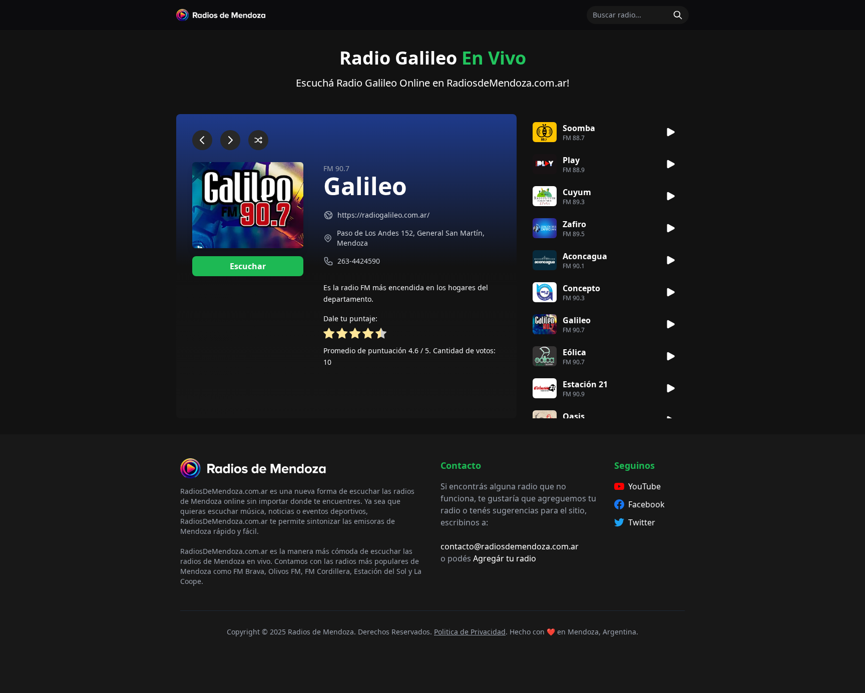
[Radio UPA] (258, 140)
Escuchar (248, 266)
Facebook (646, 504)
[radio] (328, 335)
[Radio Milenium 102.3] (202, 140)
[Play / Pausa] (671, 132)
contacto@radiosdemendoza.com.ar (510, 546)
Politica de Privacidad (470, 631)
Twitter (641, 522)
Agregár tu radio (504, 558)
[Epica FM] (230, 140)
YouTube (644, 486)
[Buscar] (678, 15)
